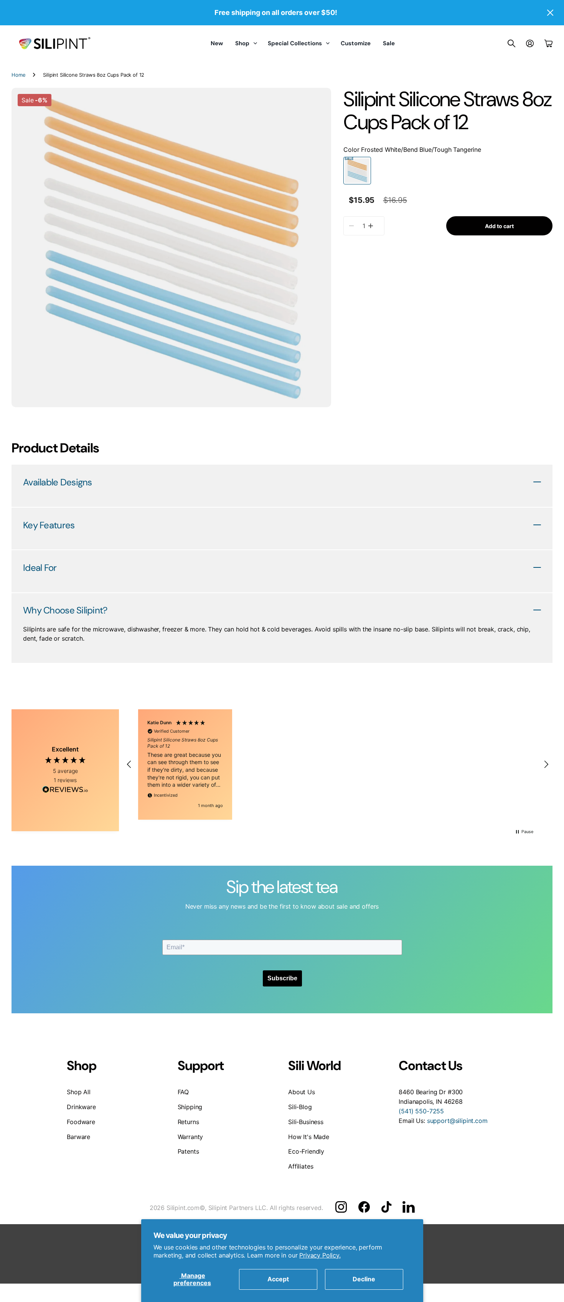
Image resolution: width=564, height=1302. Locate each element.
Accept (278, 1279)
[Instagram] (341, 1207)
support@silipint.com (457, 1120)
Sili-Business (305, 1122)
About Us (301, 1092)
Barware (78, 1137)
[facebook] (364, 1207)
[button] (129, 764)
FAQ (183, 1092)
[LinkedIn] (408, 1207)
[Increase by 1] (370, 225)
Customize (356, 43)
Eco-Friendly (306, 1151)
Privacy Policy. (320, 1255)
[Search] (511, 43)
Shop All (79, 1092)
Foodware (81, 1122)
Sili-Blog (300, 1107)
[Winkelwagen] (548, 43)
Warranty (190, 1137)
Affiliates (300, 1166)
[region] (337, 764)
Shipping (190, 1107)
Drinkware (81, 1107)
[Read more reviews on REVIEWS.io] (65, 791)
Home (18, 75)
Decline (364, 1279)
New (217, 43)
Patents (188, 1151)
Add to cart (499, 225)
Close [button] (549, 12)
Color (412, 149)
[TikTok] (386, 1207)
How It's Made (308, 1137)
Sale (389, 43)
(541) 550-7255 (421, 1111)
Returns (188, 1122)
